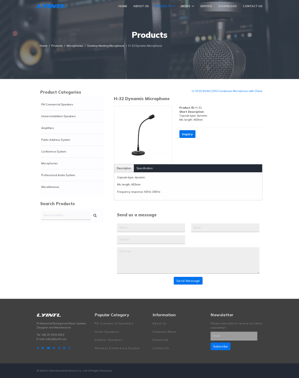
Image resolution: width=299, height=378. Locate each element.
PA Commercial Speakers (57, 104)
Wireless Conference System (117, 348)
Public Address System (55, 139)
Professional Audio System (58, 175)
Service (206, 6)
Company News (164, 331)
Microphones (49, 163)
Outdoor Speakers (109, 339)
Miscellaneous (50, 186)
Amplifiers (47, 128)
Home (122, 6)
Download (227, 6)
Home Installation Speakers (58, 116)
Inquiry (187, 134)
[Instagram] (59, 348)
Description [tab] (124, 168)
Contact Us (252, 6)
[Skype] (64, 348)
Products (163, 6)
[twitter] (42, 348)
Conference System (53, 151)
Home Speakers (107, 331)
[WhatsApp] (69, 348)
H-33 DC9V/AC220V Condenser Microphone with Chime (227, 91)
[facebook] (38, 348)
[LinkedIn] (54, 348)
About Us (141, 6)
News (185, 6)
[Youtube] (48, 348)
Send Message (188, 281)
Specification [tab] (144, 168)
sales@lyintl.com (56, 339)
